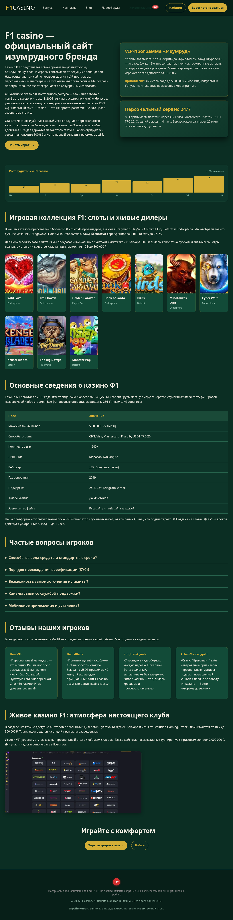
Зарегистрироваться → (106, 845)
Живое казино (143, 8)
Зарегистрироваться (208, 8)
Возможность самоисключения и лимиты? (48, 581)
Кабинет (175, 8)
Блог (89, 8)
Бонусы (48, 8)
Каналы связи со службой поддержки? (44, 593)
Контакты (69, 8)
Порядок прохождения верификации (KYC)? (49, 569)
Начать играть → (22, 145)
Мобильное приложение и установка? (44, 605)
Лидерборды (111, 8)
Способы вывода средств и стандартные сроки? (53, 557)
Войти (140, 845)
